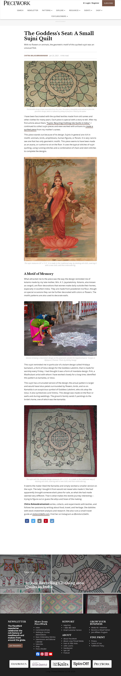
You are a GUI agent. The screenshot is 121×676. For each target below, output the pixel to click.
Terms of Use (96, 643)
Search (20, 10)
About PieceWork (70, 639)
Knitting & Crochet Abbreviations (43, 633)
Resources (74, 10)
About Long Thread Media (73, 641)
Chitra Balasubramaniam (36, 55)
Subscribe (108, 3)
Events (87, 10)
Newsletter (32, 10)
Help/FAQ (67, 625)
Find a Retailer (41, 649)
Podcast (66, 653)
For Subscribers (59, 16)
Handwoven (68, 648)
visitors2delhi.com (41, 514)
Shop (98, 10)
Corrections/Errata (43, 630)
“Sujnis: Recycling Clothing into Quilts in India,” (68, 123)
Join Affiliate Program (99, 632)
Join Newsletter (15, 645)
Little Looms (68, 646)
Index (38, 627)
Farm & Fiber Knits (70, 643)
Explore (60, 10)
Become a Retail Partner (100, 630)
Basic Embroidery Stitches (46, 637)
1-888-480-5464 (69, 628)
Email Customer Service (72, 630)
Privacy (94, 641)
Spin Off (66, 650)
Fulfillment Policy (97, 646)
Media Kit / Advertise (99, 627)
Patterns (46, 10)
